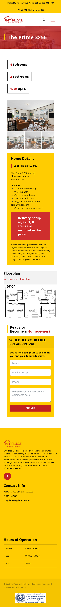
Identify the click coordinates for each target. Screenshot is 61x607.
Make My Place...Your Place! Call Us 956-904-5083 (30, 2)
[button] (15, 140)
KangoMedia (20, 587)
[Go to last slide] (9, 115)
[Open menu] (52, 20)
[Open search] (44, 20)
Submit (30, 408)
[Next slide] (51, 115)
